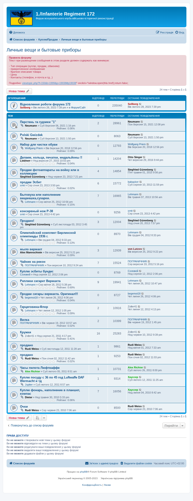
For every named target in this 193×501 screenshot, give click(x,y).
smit (22, 185)
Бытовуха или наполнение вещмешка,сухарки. (40, 196)
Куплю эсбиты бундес (36, 271)
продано (26, 345)
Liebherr (25, 160)
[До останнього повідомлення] (140, 104)
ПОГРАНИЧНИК (34, 265)
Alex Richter (32, 371)
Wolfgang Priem (34, 148)
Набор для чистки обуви (38, 144)
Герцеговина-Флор (34, 307)
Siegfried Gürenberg (32, 176)
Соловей (25, 274)
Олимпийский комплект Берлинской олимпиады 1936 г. (48, 234)
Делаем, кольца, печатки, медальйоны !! (51, 157)
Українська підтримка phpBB (117, 478)
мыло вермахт (31, 249)
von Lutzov (135, 248)
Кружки (25, 332)
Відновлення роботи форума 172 (45, 104)
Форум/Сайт (78, 107)
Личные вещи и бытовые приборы (44, 49)
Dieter (28, 397)
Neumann (31, 125)
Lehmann (30, 201)
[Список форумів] (22, 17)
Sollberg (25, 107)
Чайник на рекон (32, 261)
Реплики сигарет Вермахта (40, 281)
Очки (24, 406)
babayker (133, 181)
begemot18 (31, 297)
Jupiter (29, 384)
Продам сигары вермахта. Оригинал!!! (49, 294)
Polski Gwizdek (31, 135)
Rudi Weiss (32, 348)
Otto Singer (135, 157)
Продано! (27, 221)
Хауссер (133, 377)
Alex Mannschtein (31, 252)
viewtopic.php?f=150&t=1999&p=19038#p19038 (49, 83)
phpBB (84, 471)
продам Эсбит (30, 182)
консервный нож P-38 (36, 211)
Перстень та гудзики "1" (38, 122)
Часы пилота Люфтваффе (40, 368)
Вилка (24, 320)
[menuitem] (17, 32)
